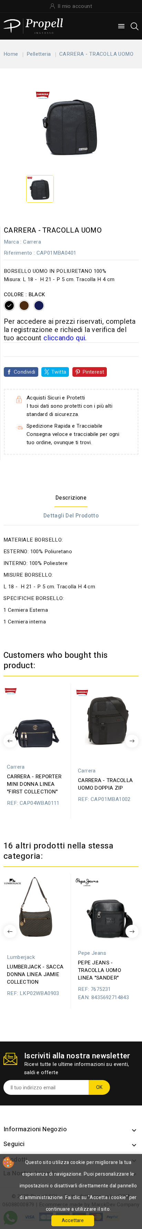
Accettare (73, 1220)
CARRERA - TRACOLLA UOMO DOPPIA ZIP (105, 784)
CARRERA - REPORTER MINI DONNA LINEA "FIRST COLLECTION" (34, 784)
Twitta (58, 372)
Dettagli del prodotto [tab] (71, 516)
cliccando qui (64, 338)
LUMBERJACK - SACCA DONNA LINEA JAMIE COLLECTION (35, 974)
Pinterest (93, 372)
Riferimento (18, 253)
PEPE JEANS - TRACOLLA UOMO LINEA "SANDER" (99, 970)
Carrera (32, 242)
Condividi (25, 372)
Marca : (13, 242)
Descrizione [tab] (71, 498)
